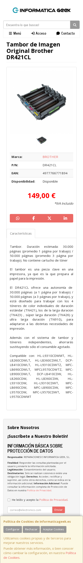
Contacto (67, 33)
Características (21, 233)
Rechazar (31, 529)
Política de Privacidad (39, 490)
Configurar (13, 529)
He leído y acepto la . (40, 500)
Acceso (40, 33)
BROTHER (50, 157)
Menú (17, 33)
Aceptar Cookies (53, 529)
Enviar (58, 510)
